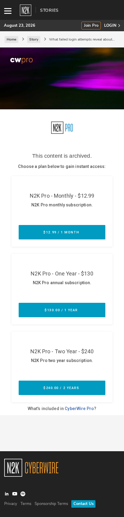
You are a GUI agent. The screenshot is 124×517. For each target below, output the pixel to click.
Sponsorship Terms (51, 503)
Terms (25, 503)
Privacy (10, 503)
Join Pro (91, 26)
